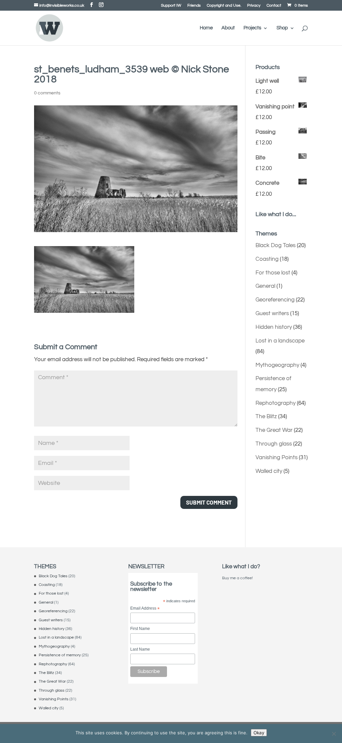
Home (206, 28)
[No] (333, 733)
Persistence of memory (60, 655)
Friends (194, 6)
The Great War (274, 430)
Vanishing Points (276, 458)
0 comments (47, 93)
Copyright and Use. (224, 6)
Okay (258, 732)
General (265, 286)
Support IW (171, 6)
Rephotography (275, 403)
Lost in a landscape (280, 341)
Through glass (273, 444)
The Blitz (266, 417)
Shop (282, 28)
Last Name (140, 649)
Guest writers (272, 313)
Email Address (145, 609)
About (228, 28)
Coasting (267, 259)
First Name (140, 628)
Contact (274, 6)
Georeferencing (275, 300)
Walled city (268, 471)
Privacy (254, 6)
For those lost (272, 273)
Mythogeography (277, 365)
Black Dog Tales (275, 245)
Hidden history (273, 327)
